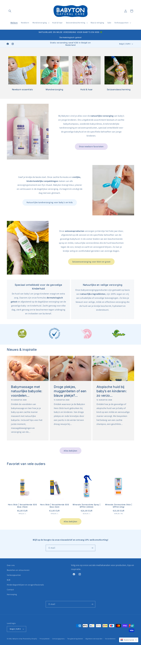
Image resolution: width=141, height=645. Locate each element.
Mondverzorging (54, 89)
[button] (10, 11)
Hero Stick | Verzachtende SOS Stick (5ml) (54, 505)
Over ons (11, 565)
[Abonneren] (92, 548)
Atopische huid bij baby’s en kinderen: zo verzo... (112, 391)
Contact (10, 589)
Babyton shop (17, 639)
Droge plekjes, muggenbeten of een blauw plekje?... (70, 391)
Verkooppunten (14, 575)
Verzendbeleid (110, 639)
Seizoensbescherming (118, 89)
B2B (8, 580)
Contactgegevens (58, 639)
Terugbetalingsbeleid (75, 639)
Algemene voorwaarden (94, 639)
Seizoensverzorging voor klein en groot (91, 261)
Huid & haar (86, 89)
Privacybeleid (44, 639)
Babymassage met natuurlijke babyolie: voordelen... (26, 391)
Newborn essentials (22, 89)
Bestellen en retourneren (18, 570)
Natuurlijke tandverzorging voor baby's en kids (50, 202)
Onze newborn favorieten (91, 146)
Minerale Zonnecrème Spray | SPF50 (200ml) (86, 505)
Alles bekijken (70, 450)
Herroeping (12, 594)
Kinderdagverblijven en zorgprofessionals (25, 584)
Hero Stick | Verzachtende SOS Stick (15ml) (22, 505)
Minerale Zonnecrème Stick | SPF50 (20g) (118, 505)
